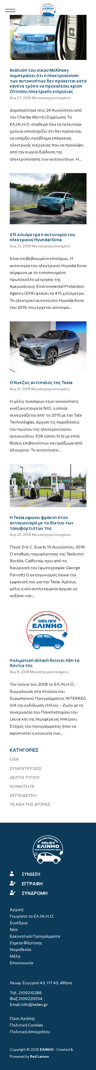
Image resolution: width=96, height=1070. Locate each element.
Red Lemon (39, 1056)
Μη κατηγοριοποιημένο (50, 98)
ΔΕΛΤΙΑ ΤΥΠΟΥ (25, 777)
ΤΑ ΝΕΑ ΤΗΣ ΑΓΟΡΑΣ (30, 804)
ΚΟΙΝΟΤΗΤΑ (22, 786)
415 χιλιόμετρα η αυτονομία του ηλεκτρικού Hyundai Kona (42, 237)
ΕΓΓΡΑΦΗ (32, 884)
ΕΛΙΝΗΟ (47, 1049)
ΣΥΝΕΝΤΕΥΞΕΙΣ (25, 768)
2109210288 (30, 992)
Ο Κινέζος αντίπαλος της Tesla (41, 382)
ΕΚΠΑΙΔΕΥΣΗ (23, 795)
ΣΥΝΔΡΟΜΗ (35, 893)
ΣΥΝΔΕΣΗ (31, 874)
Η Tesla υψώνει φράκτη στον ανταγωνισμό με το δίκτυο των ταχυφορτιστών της (41, 523)
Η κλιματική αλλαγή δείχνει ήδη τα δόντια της (44, 663)
